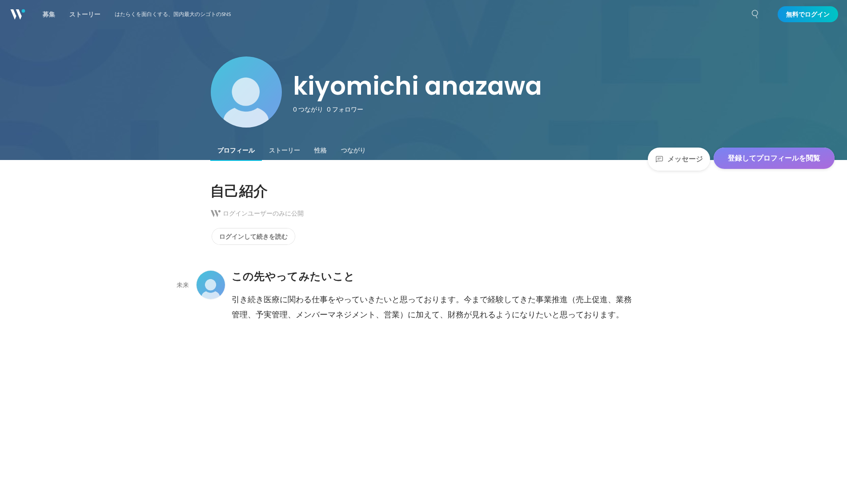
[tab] (236, 150)
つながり (353, 150)
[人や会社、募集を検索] (755, 14)
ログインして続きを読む (253, 236)
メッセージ (685, 159)
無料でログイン (808, 14)
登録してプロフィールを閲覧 (774, 158)
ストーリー (284, 150)
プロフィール (236, 150)
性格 (320, 150)
